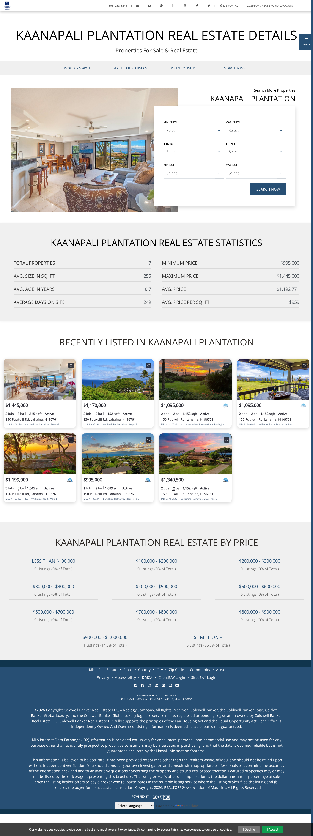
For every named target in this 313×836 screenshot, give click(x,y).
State (127, 669)
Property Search (77, 68)
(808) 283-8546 (117, 6)
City (159, 669)
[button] (306, 42)
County (144, 669)
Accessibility (125, 677)
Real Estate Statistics (130, 68)
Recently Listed (183, 68)
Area (220, 669)
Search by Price (236, 68)
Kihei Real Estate (103, 669)
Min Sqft (170, 165)
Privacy (103, 677)
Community (200, 669)
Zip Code (176, 669)
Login (251, 6)
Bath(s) (231, 143)
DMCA (147, 677)
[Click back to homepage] (5, 5)
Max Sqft (232, 165)
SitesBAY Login (203, 677)
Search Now (268, 189)
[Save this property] (71, 365)
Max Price (233, 122)
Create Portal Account (277, 6)
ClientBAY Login (171, 677)
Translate (191, 805)
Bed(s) (168, 143)
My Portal (230, 6)
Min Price (171, 122)
